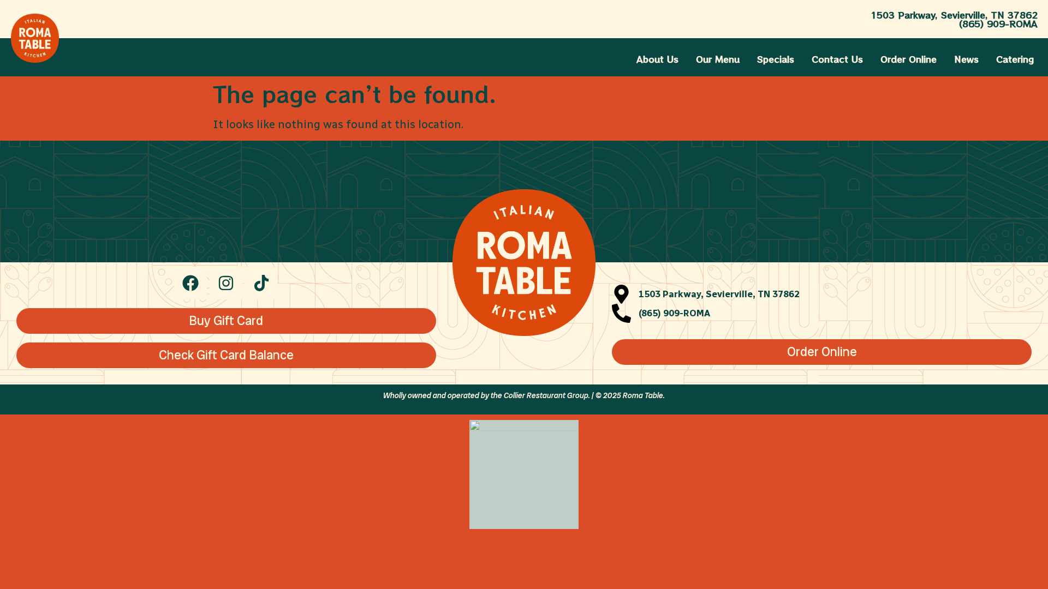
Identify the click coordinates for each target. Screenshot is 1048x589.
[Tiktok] (261, 283)
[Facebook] (190, 283)
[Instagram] (226, 283)
